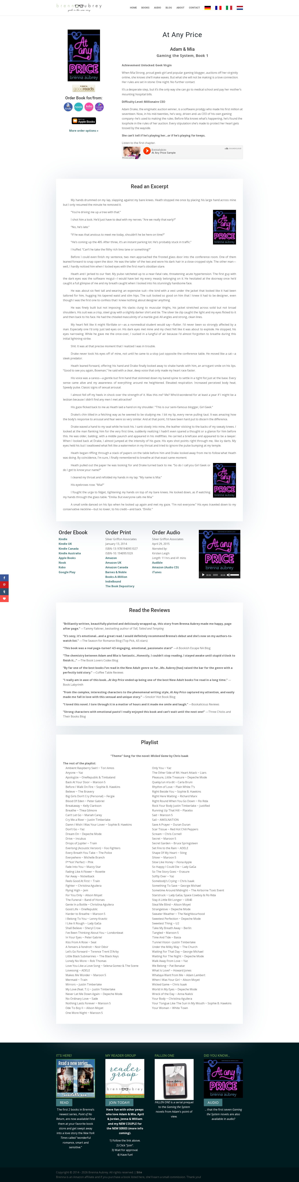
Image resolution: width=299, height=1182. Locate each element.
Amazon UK (113, 563)
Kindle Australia (70, 553)
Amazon (111, 558)
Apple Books (67, 558)
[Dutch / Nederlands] (240, 11)
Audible (157, 563)
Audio (157, 7)
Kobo (62, 567)
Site (139, 1172)
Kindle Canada (69, 549)
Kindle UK (65, 544)
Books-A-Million (116, 577)
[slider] (234, 574)
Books (145, 7)
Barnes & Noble (116, 572)
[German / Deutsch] (208, 11)
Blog (169, 7)
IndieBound (113, 581)
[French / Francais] (218, 11)
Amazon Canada (116, 567)
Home (133, 7)
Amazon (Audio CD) (165, 567)
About (180, 7)
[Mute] (228, 575)
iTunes (156, 572)
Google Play (67, 572)
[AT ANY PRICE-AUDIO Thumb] (219, 550)
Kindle (63, 539)
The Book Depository (119, 586)
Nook (62, 563)
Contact (194, 7)
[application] (219, 574)
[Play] (203, 575)
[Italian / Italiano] (229, 11)
